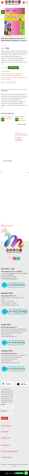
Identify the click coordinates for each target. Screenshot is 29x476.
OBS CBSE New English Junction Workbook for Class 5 (21, 135)
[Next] (28, 175)
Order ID (3, 404)
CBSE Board (8, 73)
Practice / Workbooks (16, 75)
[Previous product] (5, 45)
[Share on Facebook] (5, 82)
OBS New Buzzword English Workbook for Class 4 (7, 226)
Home (2, 36)
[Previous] (1, 175)
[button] (2, 2)
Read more (18, 139)
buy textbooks (14, 77)
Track (4, 418)
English (23, 36)
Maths (10, 75)
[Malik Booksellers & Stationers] (13, 2)
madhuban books (20, 77)
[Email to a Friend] (10, 82)
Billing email (4, 411)
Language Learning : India (12, 36)
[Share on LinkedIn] (15, 82)
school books (8, 79)
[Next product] (2, 45)
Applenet (14, 466)
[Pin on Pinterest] (12, 82)
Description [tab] (4, 90)
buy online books (7, 77)
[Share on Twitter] (7, 82)
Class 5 (13, 73)
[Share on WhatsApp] (2, 82)
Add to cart (13, 67)
